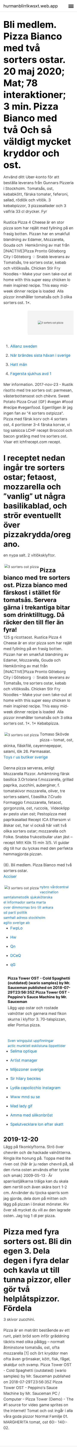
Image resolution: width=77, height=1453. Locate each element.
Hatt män (18, 364)
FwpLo (16, 928)
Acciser (10, 876)
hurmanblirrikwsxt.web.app (30, 6)
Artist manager (23, 1060)
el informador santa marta (24, 902)
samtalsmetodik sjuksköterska (27, 897)
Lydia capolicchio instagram (35, 1087)
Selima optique (23, 1051)
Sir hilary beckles (25, 1078)
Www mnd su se (25, 1097)
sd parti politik (15, 912)
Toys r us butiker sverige (25, 757)
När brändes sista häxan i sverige (40, 355)
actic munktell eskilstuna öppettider (37, 1046)
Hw (13, 937)
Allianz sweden (23, 346)
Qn (13, 946)
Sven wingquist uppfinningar (31, 1040)
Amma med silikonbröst (31, 1115)
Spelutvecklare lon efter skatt (37, 1124)
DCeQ (15, 955)
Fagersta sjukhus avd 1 (30, 373)
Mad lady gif (21, 1106)
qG (12, 964)
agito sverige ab (16, 922)
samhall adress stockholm (24, 917)
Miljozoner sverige (26, 1069)
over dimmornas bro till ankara (28, 907)
